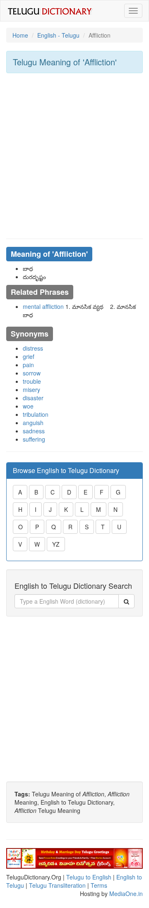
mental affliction (43, 306)
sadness (34, 431)
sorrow (32, 373)
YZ (56, 544)
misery (31, 389)
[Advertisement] (74, 155)
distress (33, 348)
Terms (99, 885)
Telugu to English (88, 877)
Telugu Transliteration (57, 885)
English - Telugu (58, 35)
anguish (33, 422)
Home (20, 35)
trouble (32, 381)
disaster (33, 398)
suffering (34, 439)
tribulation (35, 414)
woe (28, 406)
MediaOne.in (126, 893)
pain (28, 365)
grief (28, 356)
